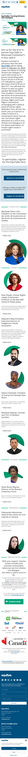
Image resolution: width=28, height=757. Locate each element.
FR (6, 2)
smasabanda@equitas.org (17, 595)
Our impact (8, 13)
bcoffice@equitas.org (6, 734)
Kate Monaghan (15, 652)
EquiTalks (5, 65)
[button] (26, 740)
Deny (14, 752)
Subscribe (14, 703)
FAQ (9, 2)
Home (2, 13)
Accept (14, 748)
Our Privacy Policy (13, 755)
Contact (13, 2)
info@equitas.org (5, 719)
